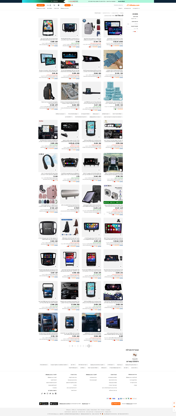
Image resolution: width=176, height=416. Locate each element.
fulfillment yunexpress (60, 113)
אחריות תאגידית (133, 382)
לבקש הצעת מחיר (93, 380)
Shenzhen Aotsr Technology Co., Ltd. (115, 180)
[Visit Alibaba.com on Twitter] (50, 393)
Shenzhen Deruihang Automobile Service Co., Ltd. (91, 179)
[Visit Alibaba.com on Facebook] (56, 393)
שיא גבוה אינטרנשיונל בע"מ (80, 116)
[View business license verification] (100, 414)
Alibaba (121, 13)
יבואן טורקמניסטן (105, 113)
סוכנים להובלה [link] (98, 13)
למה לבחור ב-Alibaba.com (131, 377)
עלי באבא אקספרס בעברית (115, 367)
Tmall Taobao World (81, 409)
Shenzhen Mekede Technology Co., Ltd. (70, 180)
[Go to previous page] (91, 346)
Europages (108, 409)
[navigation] (132, 180)
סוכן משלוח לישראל (73, 367)
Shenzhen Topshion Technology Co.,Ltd (92, 212)
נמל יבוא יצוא (133, 367)
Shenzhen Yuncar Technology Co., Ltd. (114, 44)
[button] (72, 5)
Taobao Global (94, 409)
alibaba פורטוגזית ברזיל (72, 113)
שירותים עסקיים (115, 13)
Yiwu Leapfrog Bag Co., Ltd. (95, 45)
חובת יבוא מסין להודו (82, 364)
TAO (99, 409)
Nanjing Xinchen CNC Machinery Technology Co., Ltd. (69, 107)
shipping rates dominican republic (97, 364)
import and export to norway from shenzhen (112, 116)
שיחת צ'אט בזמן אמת (72, 380)
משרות (135, 385)
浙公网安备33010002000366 (110, 413)
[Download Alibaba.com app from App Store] (54, 403)
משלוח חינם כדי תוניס (117, 113)
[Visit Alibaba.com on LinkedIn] (53, 393)
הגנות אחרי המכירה (113, 385)
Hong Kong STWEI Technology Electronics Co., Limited (91, 147)
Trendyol (103, 409)
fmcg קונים (119, 364)
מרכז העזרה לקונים (73, 377)
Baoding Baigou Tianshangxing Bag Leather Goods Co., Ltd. (48, 107)
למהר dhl (125, 367)
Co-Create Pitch (133, 380)
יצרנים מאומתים (93, 377)
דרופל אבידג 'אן (68, 116)
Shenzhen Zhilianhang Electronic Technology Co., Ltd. (69, 77)
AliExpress (68, 409)
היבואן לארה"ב (110, 364)
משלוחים (82, 367)
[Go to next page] (69, 346)
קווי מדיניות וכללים (113, 390)
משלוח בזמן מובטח (113, 382)
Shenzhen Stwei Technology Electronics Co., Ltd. (91, 109)
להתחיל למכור (54, 380)
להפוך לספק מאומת (52, 385)
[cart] (54, 5)
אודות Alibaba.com (132, 374)
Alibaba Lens (129, 403)
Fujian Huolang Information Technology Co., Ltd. (113, 76)
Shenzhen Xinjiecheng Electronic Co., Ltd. (92, 76)
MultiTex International (118, 107)
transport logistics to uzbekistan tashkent (59, 364)
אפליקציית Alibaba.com (64, 403)
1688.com (74, 409)
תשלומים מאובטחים (112, 377)
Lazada (88, 409)
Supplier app (85, 403)
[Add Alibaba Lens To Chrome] (116, 403)
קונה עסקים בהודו (43, 364)
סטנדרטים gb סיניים (85, 113)
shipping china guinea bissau (130, 364)
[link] (174, 403)
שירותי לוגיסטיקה (106, 13)
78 (72, 345)
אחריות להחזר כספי (113, 380)
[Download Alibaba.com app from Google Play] (43, 403)
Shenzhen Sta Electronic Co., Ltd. (116, 213)
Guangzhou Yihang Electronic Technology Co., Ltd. (48, 77)
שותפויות (55, 387)
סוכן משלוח (103, 367)
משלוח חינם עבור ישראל (92, 367)
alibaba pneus (95, 113)
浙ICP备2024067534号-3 (123, 413)
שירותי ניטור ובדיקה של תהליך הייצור (109, 387)
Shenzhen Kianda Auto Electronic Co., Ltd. (70, 148)
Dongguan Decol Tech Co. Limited (50, 179)
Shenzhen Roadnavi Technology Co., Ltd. (114, 147)
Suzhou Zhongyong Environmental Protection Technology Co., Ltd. (69, 210)
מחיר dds (72, 364)
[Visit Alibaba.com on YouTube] (45, 393)
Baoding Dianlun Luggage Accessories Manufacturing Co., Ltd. (48, 210)
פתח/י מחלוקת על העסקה (71, 382)
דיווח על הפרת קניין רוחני (72, 387)
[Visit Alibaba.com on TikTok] (42, 393)
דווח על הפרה (74, 390)
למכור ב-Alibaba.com (52, 377)
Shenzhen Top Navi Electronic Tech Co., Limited (48, 44)
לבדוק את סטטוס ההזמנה (51, 382)
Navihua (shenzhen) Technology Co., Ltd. (49, 147)
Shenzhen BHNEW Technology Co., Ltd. (71, 45)
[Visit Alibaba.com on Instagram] (47, 393)
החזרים (75, 385)
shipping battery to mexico (95, 116)
